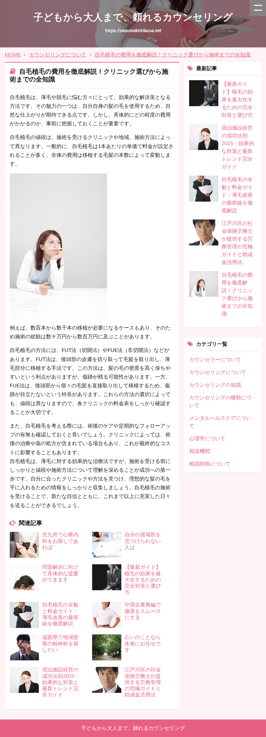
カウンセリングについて (57, 54)
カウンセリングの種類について (220, 401)
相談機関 (199, 451)
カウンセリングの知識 (215, 385)
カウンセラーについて (215, 359)
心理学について (207, 438)
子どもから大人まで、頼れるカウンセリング (133, 728)
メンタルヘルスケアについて (220, 422)
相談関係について (210, 464)
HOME (13, 54)
